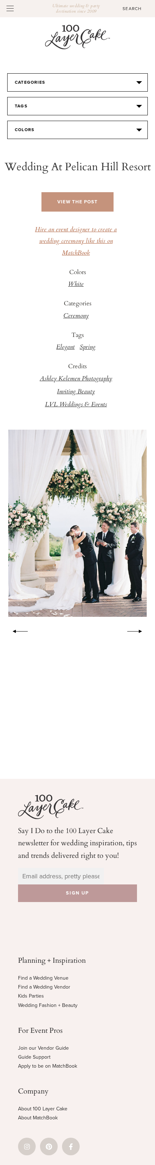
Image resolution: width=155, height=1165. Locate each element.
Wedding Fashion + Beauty (48, 1005)
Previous (16, 630)
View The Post (77, 202)
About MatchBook (38, 1118)
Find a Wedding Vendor (44, 987)
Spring (88, 347)
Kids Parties (31, 996)
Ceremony (76, 316)
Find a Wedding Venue (43, 978)
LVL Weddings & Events (76, 405)
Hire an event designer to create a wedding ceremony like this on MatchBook (76, 241)
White (76, 284)
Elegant (65, 347)
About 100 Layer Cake (42, 1109)
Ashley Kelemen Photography (76, 379)
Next (138, 630)
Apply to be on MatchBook (47, 1066)
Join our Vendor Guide (43, 1048)
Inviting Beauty (76, 392)
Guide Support (34, 1057)
